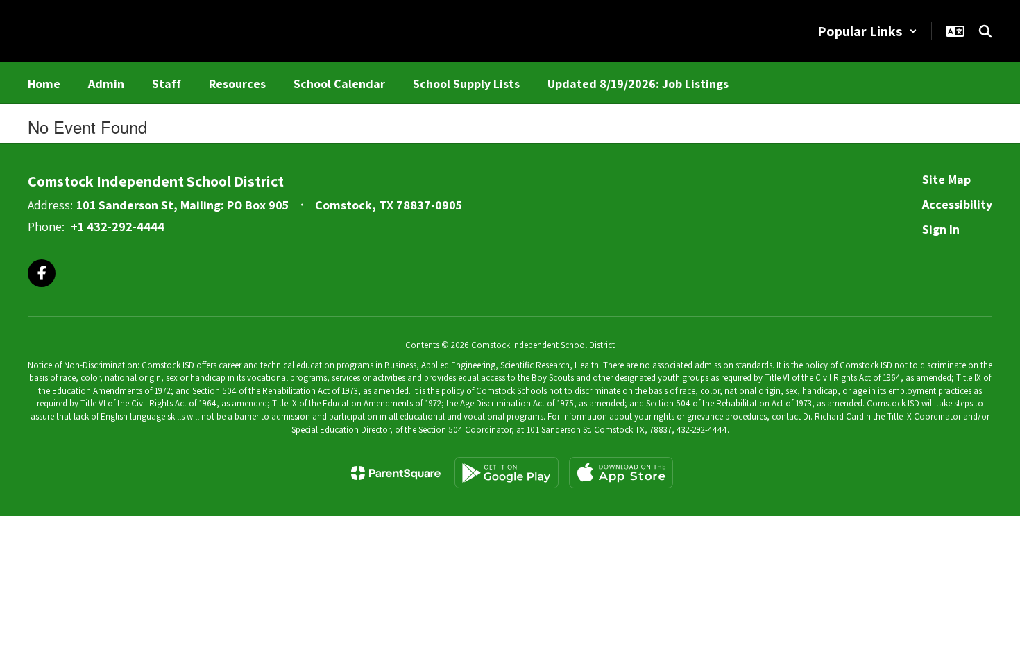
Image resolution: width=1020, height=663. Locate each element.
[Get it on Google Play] (506, 472)
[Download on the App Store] (621, 472)
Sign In (941, 229)
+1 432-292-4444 (117, 226)
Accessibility (957, 204)
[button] (867, 31)
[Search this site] (985, 31)
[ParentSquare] (396, 473)
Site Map (946, 179)
